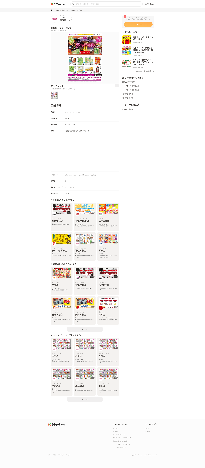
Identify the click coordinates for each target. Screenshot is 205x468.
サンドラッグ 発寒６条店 (130, 86)
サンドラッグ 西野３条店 (130, 90)
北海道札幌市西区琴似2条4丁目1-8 (77, 131)
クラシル (147, 428)
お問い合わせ (149, 4)
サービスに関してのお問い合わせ (122, 444)
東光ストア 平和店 (128, 82)
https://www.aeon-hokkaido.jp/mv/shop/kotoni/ (81, 175)
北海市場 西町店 (127, 94)
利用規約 (115, 431)
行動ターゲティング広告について (122, 438)
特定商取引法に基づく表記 (120, 441)
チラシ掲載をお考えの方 (119, 447)
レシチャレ (147, 431)
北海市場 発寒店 (127, 98)
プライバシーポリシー (119, 434)
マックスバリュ (66, 17)
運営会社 (115, 428)
